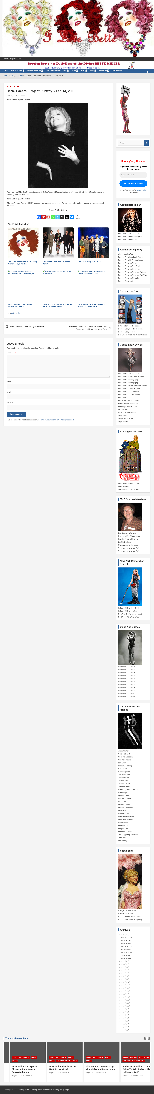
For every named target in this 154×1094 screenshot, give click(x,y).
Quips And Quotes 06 (126, 681)
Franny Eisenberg (125, 766)
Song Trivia (122, 415)
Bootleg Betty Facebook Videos (130, 329)
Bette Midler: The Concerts (128, 392)
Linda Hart (122, 802)
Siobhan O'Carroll (125, 832)
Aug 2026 (124, 937)
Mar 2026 (124, 952)
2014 (122, 994)
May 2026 (124, 946)
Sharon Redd (123, 826)
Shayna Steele (123, 829)
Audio (8, 1057)
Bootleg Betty (23, 1090)
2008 (122, 1012)
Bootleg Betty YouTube (127, 332)
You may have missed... (18, 1038)
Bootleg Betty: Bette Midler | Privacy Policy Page (50, 1090)
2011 (122, 1003)
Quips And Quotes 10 (126, 693)
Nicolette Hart (123, 814)
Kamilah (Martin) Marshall (128, 790)
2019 (122, 979)
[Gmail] (48, 215)
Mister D (24, 95)
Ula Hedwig (122, 841)
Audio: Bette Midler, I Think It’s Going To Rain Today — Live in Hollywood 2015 (132, 1069)
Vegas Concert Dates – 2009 (129, 917)
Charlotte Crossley (125, 757)
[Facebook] (39, 215)
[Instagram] (57, 215)
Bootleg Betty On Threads (128, 278)
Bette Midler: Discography (128, 380)
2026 (122, 934)
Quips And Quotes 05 (126, 678)
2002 (122, 1030)
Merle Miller (122, 811)
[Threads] (67, 215)
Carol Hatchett (124, 754)
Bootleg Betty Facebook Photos (131, 257)
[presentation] (145, 1038)
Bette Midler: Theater (126, 398)
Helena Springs (124, 772)
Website (10, 402)
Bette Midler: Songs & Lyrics (129, 389)
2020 (122, 976)
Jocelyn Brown (124, 784)
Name (9, 381)
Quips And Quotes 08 (126, 687)
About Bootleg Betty (126, 254)
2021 (122, 973)
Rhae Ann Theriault (125, 820)
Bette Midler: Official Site (127, 239)
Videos (74, 70)
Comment (11, 352)
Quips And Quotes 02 (126, 670)
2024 (122, 964)
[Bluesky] (72, 215)
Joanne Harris (123, 781)
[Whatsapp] (53, 215)
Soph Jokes (123, 421)
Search (146, 143)
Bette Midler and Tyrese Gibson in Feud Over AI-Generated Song (18, 1069)
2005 (122, 1021)
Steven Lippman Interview (128, 545)
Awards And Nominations (53, 70)
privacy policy (142, 190)
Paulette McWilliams (126, 817)
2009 (122, 1009)
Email (9, 392)
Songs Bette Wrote (125, 418)
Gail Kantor (122, 769)
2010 (122, 1006)
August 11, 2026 (122, 1076)
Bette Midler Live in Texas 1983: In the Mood (56, 1068)
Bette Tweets (13, 87)
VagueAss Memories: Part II (129, 551)
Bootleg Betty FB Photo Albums (130, 260)
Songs (8, 1061)
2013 (122, 997)
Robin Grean (123, 823)
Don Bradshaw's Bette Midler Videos (132, 335)
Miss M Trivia (123, 409)
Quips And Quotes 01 (126, 667)
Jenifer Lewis (123, 778)
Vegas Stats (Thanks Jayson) (130, 920)
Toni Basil (122, 838)
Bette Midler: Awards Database (130, 233)
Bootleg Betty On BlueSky (128, 263)
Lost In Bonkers (124, 542)
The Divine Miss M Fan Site (60, 1061)
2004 (122, 1024)
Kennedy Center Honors (127, 406)
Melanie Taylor (124, 805)
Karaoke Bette (123, 486)
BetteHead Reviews (126, 914)
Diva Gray (122, 763)
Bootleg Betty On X (125, 281)
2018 (122, 982)
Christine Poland (124, 760)
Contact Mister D (117, 70)
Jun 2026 (124, 943)
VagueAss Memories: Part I (129, 548)
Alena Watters (123, 751)
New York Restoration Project (130, 614)
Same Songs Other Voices (128, 489)
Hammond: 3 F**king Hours (129, 536)
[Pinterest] (43, 215)
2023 (122, 967)
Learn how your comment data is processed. (56, 420)
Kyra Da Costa (124, 796)
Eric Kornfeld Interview (127, 533)
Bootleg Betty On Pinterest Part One (132, 272)
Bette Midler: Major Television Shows (132, 386)
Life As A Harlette (125, 799)
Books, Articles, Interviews (128, 401)
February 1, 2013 (13, 95)
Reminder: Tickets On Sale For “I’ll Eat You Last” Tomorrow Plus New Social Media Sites (88, 328)
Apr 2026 (124, 949)
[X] (62, 215)
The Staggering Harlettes (128, 835)
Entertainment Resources (128, 403)
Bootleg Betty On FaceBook (129, 266)
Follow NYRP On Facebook (128, 608)
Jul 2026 (124, 940)
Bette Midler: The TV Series (129, 326)
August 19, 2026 (48, 1073)
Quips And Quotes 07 (126, 684)
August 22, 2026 (12, 1076)
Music (65, 70)
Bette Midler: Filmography (128, 383)
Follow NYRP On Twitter (127, 611)
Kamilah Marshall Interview (128, 539)
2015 (122, 991)
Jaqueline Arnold (124, 775)
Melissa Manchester (126, 808)
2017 (122, 985)
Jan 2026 (124, 958)
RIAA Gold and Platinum (127, 412)
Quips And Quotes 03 (126, 673)
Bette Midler (15, 313)
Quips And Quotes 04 (126, 676)
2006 (122, 1018)
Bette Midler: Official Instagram (130, 236)
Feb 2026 (124, 955)
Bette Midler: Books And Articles (131, 377)
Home (6, 70)
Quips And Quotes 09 (126, 690)
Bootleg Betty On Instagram (129, 269)
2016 (122, 988)
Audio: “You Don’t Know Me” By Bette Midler (27, 327)
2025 (122, 961)
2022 (122, 970)
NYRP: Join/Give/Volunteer (128, 617)
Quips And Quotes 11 (126, 696)
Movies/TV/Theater (16, 70)
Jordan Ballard (124, 787)
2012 (122, 1000)
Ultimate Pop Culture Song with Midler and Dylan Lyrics (94, 1068)
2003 (122, 1027)
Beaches (127, 1057)
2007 (122, 1015)
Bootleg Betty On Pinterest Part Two (132, 275)
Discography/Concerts (34, 70)
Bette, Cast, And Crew (127, 911)
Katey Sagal (123, 793)
